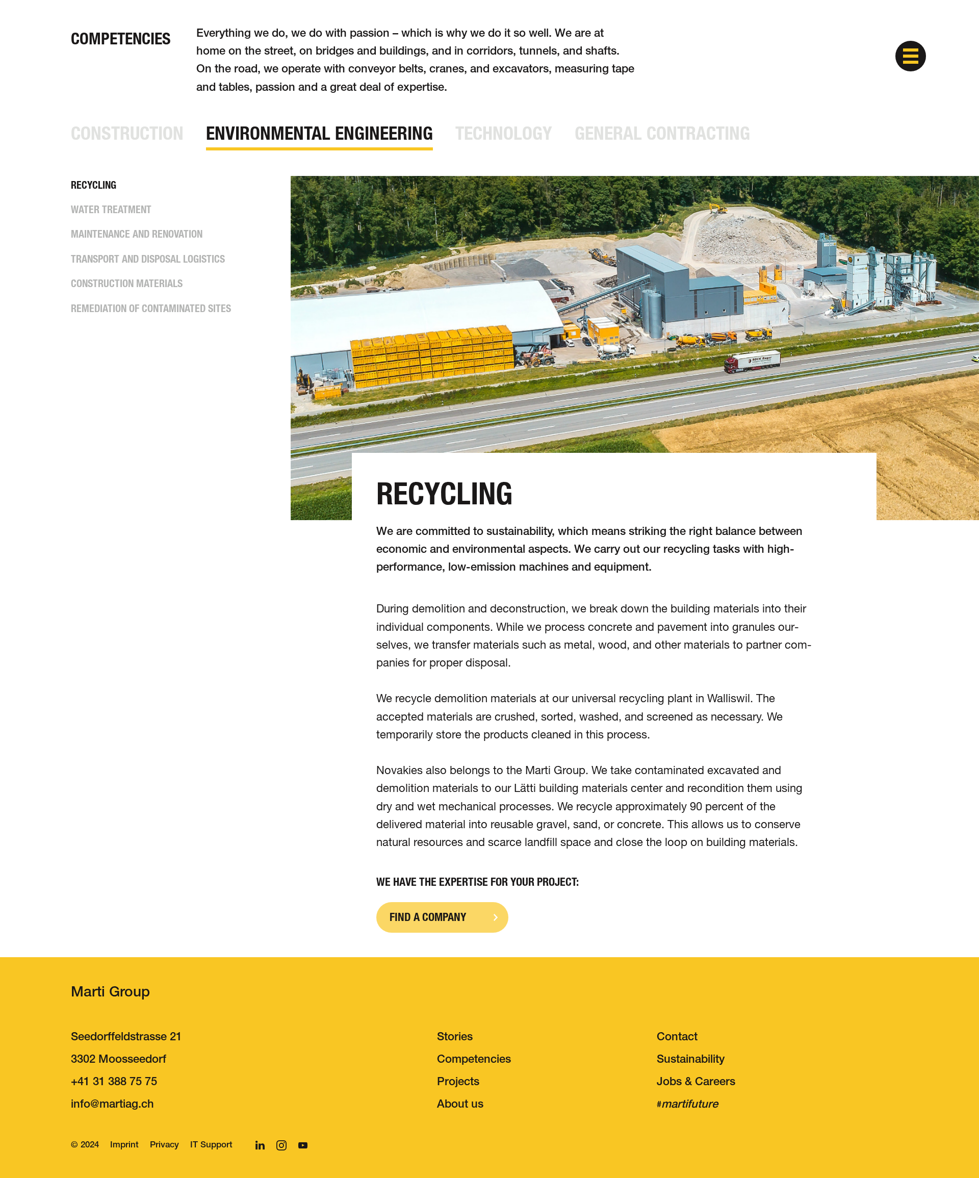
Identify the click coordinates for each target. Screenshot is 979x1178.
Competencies (474, 1060)
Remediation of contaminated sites (151, 308)
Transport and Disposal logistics (148, 259)
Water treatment (111, 209)
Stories (455, 1037)
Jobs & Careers (696, 1082)
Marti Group (110, 993)
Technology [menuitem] (503, 133)
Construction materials (127, 283)
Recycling (93, 185)
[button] (910, 56)
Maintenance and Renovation (136, 234)
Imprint (124, 1145)
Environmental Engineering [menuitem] (319, 133)
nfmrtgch (113, 1105)
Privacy (164, 1145)
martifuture (689, 1105)
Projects (458, 1082)
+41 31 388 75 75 (114, 1082)
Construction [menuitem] (127, 133)
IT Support (211, 1145)
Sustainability (691, 1060)
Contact (677, 1037)
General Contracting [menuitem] (662, 133)
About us (460, 1105)
